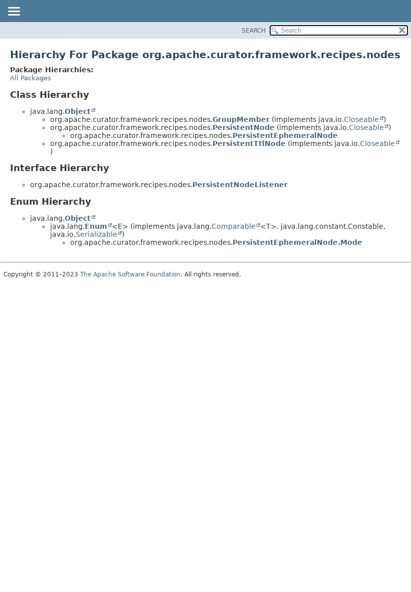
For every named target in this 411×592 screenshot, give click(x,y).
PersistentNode (244, 127)
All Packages (30, 78)
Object (78, 111)
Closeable (361, 119)
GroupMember (241, 119)
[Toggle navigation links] (13, 12)
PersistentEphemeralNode (285, 135)
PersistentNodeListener (240, 185)
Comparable (234, 226)
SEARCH (254, 30)
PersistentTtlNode (249, 143)
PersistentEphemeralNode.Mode (297, 242)
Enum (96, 226)
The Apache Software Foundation (130, 274)
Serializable (96, 234)
